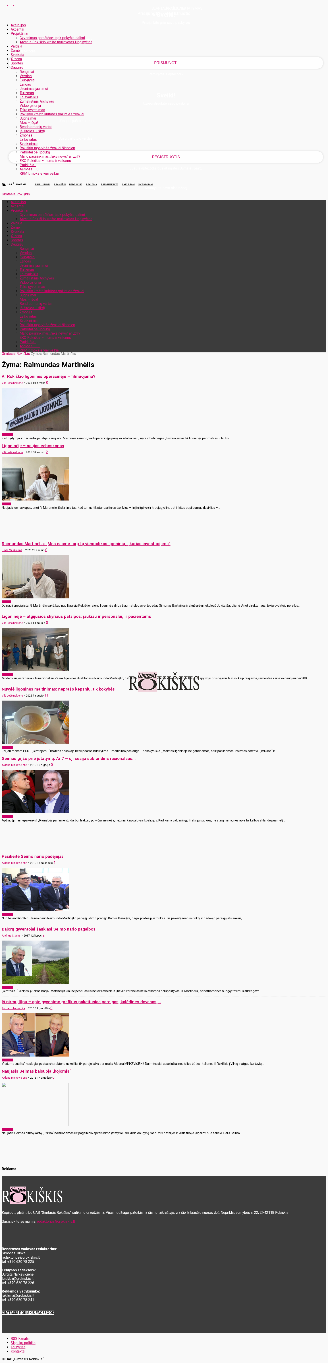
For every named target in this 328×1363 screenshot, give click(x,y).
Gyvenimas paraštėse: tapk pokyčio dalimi (52, 38)
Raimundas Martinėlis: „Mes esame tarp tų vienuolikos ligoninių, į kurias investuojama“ (86, 543)
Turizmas (27, 93)
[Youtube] (17, 4)
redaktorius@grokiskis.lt (56, 1221)
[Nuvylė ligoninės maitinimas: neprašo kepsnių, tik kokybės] (35, 742)
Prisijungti (42, 184)
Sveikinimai (28, 144)
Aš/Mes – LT (30, 169)
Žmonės (26, 135)
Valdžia (16, 46)
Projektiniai (19, 33)
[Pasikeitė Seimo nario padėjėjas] (35, 910)
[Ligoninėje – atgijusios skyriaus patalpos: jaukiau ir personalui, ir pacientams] (35, 670)
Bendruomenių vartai (36, 127)
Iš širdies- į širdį (32, 131)
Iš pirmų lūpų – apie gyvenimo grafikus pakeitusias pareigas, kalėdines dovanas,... (81, 1001)
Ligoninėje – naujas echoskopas (33, 445)
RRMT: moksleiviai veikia (39, 173)
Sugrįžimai (28, 118)
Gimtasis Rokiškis (16, 354)
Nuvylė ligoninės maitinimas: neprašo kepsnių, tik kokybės (58, 689)
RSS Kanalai (20, 1338)
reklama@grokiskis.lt (18, 1295)
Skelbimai (128, 184)
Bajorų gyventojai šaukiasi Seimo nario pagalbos (48, 929)
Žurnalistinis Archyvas (37, 101)
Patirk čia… (28, 165)
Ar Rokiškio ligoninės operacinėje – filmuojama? (48, 376)
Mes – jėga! (29, 122)
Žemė (15, 50)
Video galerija (30, 105)
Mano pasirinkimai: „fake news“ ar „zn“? (50, 156)
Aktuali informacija (13, 1008)
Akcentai (17, 29)
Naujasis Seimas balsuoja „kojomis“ (36, 1071)
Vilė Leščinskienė (12, 383)
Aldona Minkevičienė (14, 765)
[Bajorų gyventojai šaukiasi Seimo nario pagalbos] (35, 982)
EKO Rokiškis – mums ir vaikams (45, 161)
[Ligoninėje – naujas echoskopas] (35, 499)
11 (46, 695)
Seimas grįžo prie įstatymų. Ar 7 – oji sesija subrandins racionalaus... (69, 758)
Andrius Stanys (11, 935)
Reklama (91, 184)
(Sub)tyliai (27, 80)
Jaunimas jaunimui (34, 89)
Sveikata (17, 55)
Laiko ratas (28, 139)
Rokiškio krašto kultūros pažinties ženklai (52, 114)
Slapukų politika (23, 1343)
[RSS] (11, 4)
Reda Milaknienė (12, 550)
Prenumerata (109, 184)
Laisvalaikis (29, 97)
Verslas (26, 76)
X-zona (16, 59)
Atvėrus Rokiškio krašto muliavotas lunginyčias (56, 42)
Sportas (17, 63)
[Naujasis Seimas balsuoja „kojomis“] (35, 1125)
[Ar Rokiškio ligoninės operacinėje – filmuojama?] (35, 430)
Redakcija (75, 184)
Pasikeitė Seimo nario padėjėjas (33, 856)
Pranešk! (60, 184)
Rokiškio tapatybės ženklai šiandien (47, 148)
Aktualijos (18, 25)
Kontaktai (18, 1351)
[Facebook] (5, 4)
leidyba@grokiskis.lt (17, 1278)
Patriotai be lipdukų (35, 152)
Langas (25, 84)
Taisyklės (18, 1347)
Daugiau (17, 67)
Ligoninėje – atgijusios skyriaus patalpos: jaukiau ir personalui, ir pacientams (76, 616)
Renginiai (27, 72)
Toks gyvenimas (32, 110)
